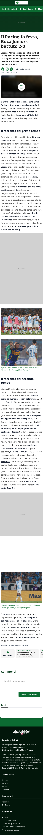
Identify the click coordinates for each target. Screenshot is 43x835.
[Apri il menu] (3, 2)
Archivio (5, 817)
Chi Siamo (6, 805)
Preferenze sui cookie (10, 830)
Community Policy (9, 820)
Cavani (9, 402)
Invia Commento (29, 694)
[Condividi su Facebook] (7, 69)
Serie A (5, 780)
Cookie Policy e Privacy (11, 823)
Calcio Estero (28, 9)
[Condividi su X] (11, 69)
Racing (6, 614)
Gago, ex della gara (28, 176)
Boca (18, 190)
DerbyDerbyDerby (10, 9)
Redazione (6, 802)
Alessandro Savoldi (23, 69)
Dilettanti (5, 790)
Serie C (5, 786)
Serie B (5, 783)
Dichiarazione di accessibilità (13, 827)
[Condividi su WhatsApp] (2, 69)
